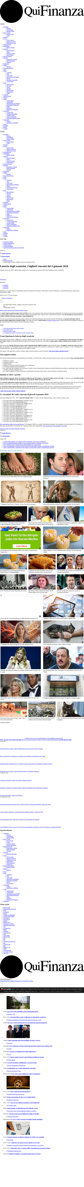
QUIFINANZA (68, 989)
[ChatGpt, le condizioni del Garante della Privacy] (43, 1049)
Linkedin (5, 285)
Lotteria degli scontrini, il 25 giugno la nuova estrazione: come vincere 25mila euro (24, 441)
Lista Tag (5, 953)
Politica (5, 65)
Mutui (8, 106)
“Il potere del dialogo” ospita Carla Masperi (11, 795)
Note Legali (11, 991)
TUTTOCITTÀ (53, 989)
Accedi (2, 24)
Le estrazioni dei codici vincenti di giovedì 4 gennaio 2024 (18, 332)
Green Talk (9, 75)
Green (4, 71)
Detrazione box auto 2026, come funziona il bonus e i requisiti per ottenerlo (19, 771)
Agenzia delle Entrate (8, 916)
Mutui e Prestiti (10, 47)
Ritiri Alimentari (11, 61)
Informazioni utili (7, 260)
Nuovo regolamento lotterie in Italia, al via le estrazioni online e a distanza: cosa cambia (25, 443)
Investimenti (10, 30)
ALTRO (2, 131)
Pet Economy (10, 55)
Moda (8, 52)
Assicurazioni (10, 100)
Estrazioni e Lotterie (12, 59)
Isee (4, 943)
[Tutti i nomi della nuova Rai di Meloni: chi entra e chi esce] (43, 1031)
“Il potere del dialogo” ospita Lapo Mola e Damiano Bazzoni (16, 780)
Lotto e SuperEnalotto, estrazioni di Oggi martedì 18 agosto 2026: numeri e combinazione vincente (28, 446)
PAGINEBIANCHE (46, 989)
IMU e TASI (6, 937)
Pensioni (5, 37)
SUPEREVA (80, 989)
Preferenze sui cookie (29, 991)
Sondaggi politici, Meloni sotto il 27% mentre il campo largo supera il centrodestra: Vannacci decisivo (26, 764)
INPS (4, 910)
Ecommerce (6, 918)
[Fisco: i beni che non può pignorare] (43, 1083)
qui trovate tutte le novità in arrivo (58, 351)
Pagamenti (6, 912)
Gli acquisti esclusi (8, 329)
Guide (4, 99)
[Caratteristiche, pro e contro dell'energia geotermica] (43, 1065)
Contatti (5, 128)
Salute (4, 124)
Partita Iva (9, 108)
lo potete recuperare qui (53, 320)
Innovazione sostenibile (13, 77)
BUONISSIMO (74, 989)
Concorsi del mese (8, 246)
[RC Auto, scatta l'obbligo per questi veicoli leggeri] (43, 1071)
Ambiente (9, 72)
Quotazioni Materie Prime (13, 118)
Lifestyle (5, 49)
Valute (8, 93)
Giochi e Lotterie (4, 428)
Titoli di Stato (10, 90)
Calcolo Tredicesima (12, 114)
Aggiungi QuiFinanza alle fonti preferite (13, 247)
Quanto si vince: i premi (9, 331)
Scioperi (9, 62)
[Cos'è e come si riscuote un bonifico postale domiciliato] (43, 1116)
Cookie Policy (21, 991)
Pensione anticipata (11, 854)
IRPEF (5, 929)
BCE (4, 934)
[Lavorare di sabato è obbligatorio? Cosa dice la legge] (43, 1060)
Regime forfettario (11, 845)
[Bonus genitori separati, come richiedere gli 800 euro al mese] (43, 1054)
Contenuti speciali (4, 981)
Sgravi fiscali (6, 919)
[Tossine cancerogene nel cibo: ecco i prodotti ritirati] (43, 1094)
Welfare (5, 921)
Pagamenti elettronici (14, 428)
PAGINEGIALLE (23, 989)
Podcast (5, 97)
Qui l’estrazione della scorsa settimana (12, 424)
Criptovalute (10, 102)
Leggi (8, 35)
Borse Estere (10, 91)
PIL (4, 940)
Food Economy (11, 50)
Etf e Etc (9, 86)
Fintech (8, 121)
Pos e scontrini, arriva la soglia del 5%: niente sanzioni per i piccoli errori (22, 444)
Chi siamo (6, 991)
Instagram (5, 288)
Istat (4, 938)
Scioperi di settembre (8, 243)
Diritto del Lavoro (11, 43)
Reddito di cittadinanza (9, 915)
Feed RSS (25, 981)
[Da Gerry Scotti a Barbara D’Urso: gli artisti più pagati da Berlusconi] (43, 1020)
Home (4, 259)
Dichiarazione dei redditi (9, 909)
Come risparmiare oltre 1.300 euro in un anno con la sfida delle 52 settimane (19, 819)
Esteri (4, 69)
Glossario (5, 94)
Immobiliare (6, 46)
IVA (4, 926)
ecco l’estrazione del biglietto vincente (55, 426)
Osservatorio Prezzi (8, 68)
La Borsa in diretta (8, 241)
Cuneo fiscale (6, 944)
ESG (8, 74)
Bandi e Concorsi (11, 41)
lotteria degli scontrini (13, 310)
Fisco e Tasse (6, 33)
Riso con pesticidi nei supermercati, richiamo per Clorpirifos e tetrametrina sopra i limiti (22, 756)
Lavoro (5, 38)
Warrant (9, 89)
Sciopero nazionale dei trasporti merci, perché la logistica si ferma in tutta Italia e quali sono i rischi (25, 804)
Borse (4, 83)
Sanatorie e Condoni (8, 924)
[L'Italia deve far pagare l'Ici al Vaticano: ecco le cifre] (43, 1140)
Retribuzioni (10, 861)
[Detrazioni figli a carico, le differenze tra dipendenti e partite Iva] (43, 1014)
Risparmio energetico (12, 80)
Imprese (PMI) (10, 31)
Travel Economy (11, 53)
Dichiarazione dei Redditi (13, 103)
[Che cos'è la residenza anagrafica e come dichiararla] (43, 1100)
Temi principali (7, 950)
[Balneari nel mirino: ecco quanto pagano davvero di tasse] (43, 1151)
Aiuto (36, 991)
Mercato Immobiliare (8, 866)
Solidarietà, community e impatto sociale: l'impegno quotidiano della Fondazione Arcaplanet (24, 788)
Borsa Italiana (10, 84)
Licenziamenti (7, 928)
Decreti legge (6, 907)
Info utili (5, 58)
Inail (4, 946)
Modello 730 (6, 947)
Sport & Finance (7, 56)
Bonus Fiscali (10, 34)
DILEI (58, 989)
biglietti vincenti (23, 310)
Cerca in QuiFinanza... (6, 979)
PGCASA (40, 989)
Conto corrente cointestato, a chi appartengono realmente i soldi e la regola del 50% (21, 812)
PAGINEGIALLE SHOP (32, 989)
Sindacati (5, 931)
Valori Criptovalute (11, 117)
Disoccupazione (11, 863)
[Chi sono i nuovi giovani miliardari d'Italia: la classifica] (43, 1111)
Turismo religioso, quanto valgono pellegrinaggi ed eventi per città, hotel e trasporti (21, 748)
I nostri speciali (7, 96)
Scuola (5, 913)
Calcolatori (6, 111)
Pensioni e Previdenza (12, 109)
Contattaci (12, 981)
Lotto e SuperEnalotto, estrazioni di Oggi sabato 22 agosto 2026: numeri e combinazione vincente (28, 447)
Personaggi (6, 63)
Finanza (9, 28)
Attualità (5, 125)
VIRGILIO (17, 989)
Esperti (5, 127)
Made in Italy (6, 922)
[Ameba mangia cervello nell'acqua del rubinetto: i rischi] (43, 1105)
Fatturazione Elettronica (13, 105)
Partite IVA (9, 864)
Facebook (5, 286)
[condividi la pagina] (1, 301)
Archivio (31, 981)
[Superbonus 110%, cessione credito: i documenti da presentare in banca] (43, 1145)
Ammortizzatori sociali (9, 925)
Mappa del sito (19, 981)
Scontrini (22, 428)
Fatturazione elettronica (9, 941)
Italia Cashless (4, 310)
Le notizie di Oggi (8, 952)
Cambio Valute (10, 115)
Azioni (8, 87)
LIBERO (13, 989)
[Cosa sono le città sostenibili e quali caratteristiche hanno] (43, 1003)
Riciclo (8, 78)
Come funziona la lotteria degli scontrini (13, 328)
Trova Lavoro (10, 40)
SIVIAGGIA (62, 989)
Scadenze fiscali (7, 244)
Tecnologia (6, 120)
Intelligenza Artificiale (12, 122)
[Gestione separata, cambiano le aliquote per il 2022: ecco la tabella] (43, 1128)
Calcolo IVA (10, 112)
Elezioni (9, 66)
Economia (6, 27)
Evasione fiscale (11, 843)
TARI (4, 949)
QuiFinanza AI (7, 44)
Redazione (6, 901)
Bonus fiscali (10, 840)
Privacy (16, 991)
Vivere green (10, 81)
